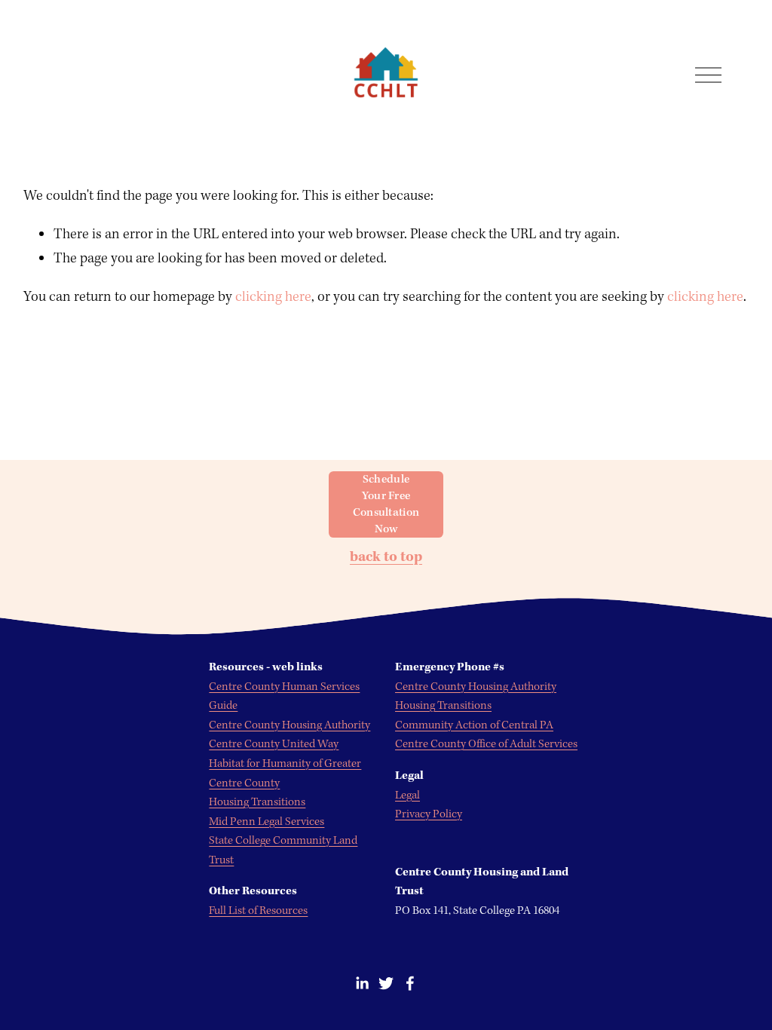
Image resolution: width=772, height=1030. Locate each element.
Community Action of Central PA (474, 725)
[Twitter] (386, 983)
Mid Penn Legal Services (266, 822)
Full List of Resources (258, 911)
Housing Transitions (443, 705)
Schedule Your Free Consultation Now (386, 504)
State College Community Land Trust (283, 850)
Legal (407, 795)
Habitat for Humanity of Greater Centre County (285, 774)
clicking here (273, 297)
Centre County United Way (274, 744)
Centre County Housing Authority (475, 687)
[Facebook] (410, 983)
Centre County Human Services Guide (284, 697)
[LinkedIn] (361, 983)
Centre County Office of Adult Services (486, 744)
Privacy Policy (428, 814)
